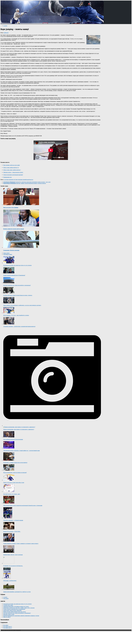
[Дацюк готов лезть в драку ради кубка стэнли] (8, 480)
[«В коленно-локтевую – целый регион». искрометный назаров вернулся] (8, 324)
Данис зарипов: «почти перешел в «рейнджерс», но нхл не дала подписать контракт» (22, 305)
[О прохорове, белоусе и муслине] (21, 247)
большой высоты (29, 179)
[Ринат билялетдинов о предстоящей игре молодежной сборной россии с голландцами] (8, 503)
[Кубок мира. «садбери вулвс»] (7, 578)
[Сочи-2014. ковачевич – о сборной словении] (7, 518)
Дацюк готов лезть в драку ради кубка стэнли (13, 482)
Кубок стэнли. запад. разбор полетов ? (12, 170)
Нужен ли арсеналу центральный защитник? (13, 174)
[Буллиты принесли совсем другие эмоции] (21, 226)
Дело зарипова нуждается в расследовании (13, 439)
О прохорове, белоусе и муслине (11, 250)
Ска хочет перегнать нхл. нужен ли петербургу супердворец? (17, 285)
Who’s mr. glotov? (7, 617)
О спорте (5, 25)
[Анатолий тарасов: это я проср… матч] (8, 491)
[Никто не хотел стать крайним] (21, 204)
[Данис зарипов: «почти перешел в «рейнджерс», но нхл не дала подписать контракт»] (8, 303)
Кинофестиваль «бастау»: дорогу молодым (13, 554)
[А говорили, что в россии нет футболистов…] (8, 563)
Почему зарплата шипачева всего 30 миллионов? (14, 275)
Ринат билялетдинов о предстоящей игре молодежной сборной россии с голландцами (22, 505)
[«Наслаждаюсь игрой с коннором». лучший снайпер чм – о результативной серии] (8, 448)
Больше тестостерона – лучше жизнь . (12, 531)
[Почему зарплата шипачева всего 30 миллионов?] (8, 273)
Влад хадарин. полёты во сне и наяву (11, 165)
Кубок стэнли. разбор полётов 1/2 (11, 167)
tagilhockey (6, 32)
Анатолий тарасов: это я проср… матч (11, 494)
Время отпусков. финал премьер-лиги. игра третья (14, 611)
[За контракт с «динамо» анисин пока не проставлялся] (8, 460)
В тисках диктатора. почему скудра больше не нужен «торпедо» (17, 295)
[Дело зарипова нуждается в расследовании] (8, 437)
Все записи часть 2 (7, 626)
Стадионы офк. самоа (8, 605)
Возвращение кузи (7, 177)
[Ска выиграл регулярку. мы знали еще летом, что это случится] (8, 263)
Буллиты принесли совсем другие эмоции (13, 229)
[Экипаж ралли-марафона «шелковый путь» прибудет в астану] (8, 589)
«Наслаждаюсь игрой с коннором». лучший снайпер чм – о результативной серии (21, 450)
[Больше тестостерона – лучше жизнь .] (8, 529)
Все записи (5, 625)
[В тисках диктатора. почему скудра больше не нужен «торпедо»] (8, 293)
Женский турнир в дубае (8, 614)
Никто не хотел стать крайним (10, 207)
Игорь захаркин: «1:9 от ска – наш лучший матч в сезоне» (16, 315)
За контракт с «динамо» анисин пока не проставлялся (15, 462)
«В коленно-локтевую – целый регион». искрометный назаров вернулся (19, 326)
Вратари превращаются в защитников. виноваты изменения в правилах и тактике (21, 615)
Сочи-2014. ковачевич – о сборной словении (13, 520)
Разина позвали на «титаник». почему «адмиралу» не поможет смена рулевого (20, 543)
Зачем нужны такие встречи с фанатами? (12, 610)
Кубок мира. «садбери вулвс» (9, 580)
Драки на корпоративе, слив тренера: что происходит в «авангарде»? (18, 429)
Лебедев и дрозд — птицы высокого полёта (13, 172)
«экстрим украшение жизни (19, 179)
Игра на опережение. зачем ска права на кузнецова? (15, 472)
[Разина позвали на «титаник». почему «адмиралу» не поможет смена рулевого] (8, 541)
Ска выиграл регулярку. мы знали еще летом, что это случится (17, 265)
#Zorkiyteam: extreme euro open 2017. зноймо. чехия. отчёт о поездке (19, 608)
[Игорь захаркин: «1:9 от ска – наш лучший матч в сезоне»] (8, 313)
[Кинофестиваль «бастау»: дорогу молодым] (8, 552)
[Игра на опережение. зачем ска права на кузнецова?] (8, 470)
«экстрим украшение (8, 179)
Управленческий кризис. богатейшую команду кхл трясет (16, 606)
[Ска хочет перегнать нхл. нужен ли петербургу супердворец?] (8, 283)
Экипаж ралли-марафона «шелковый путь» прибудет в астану (17, 591)
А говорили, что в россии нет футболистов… (13, 565)
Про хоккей (5, 598)
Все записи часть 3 (7, 627)
